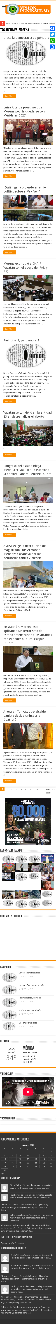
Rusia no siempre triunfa (30, 1010)
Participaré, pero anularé (21, 340)
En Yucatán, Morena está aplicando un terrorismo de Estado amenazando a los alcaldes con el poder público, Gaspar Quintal (27, 635)
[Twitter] (52, 35)
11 (12, 1159)
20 (36, 789)
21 (36, 1163)
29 (43, 1166)
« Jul (2, 1173)
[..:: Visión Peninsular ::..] (28, 8)
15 (43, 1159)
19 (20, 1163)
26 (20, 1166)
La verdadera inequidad (29, 973)
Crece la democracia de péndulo (26, 38)
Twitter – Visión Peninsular (16, 1237)
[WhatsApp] (52, 41)
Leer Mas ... (9, 96)
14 (36, 1159)
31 (5, 1170)
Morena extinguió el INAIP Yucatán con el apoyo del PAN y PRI (25, 267)
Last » (48, 793)
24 (5, 1166)
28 (36, 1166)
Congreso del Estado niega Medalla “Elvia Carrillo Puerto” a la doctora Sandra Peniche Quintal (27, 470)
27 (28, 1166)
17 (5, 1163)
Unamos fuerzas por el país (31, 985)
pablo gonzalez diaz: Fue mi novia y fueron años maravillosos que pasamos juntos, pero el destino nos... (31, 1218)
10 (31, 789)
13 (28, 1159)
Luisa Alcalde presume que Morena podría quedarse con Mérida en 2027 (24, 111)
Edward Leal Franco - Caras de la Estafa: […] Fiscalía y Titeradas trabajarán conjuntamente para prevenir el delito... (24, 1207)
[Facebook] (52, 28)
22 (43, 1163)
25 (12, 1166)
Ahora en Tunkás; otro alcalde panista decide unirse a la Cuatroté (24, 715)
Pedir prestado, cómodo (30, 998)
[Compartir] (52, 47)
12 (20, 1159)
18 (12, 1163)
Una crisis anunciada (28, 1023)
